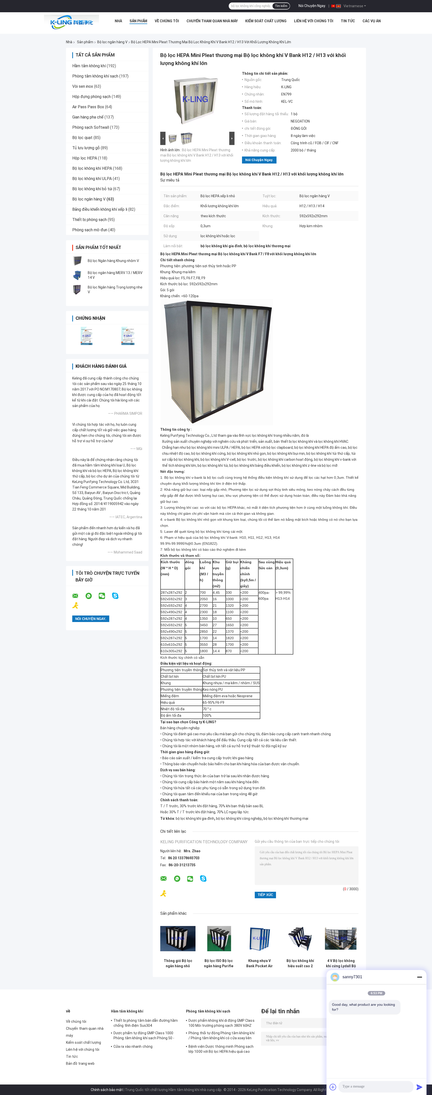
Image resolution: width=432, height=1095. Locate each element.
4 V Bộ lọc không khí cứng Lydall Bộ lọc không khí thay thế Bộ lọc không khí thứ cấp (341, 963)
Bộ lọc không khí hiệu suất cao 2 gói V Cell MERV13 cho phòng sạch (300, 963)
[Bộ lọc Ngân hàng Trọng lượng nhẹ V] (77, 290)
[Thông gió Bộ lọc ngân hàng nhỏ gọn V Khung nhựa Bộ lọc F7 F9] (178, 938)
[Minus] (419, 977)
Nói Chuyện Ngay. (312, 6)
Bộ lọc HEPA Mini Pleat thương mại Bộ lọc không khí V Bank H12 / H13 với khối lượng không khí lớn (196, 155)
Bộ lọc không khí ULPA (92, 178)
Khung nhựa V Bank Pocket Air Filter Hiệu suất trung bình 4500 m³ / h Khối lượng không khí (260, 963)
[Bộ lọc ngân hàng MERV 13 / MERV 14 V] (77, 275)
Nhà (118, 21)
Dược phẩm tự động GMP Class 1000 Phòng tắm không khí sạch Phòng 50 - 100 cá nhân (144, 1036)
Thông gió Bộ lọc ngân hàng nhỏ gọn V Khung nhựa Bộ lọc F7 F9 (178, 963)
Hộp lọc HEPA (84, 158)
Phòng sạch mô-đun (89, 230)
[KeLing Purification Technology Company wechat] (105, 596)
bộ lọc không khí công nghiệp (239, 818)
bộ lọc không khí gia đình (195, 818)
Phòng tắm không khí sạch (95, 76)
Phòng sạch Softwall (90, 127)
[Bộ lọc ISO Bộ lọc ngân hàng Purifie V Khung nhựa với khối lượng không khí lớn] (218, 938)
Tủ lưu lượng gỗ (86, 148)
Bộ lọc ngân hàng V (112, 42)
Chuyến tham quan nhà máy (212, 21)
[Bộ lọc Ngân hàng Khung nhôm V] (77, 261)
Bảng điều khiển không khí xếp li (99, 209)
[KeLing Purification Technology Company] (71, 22)
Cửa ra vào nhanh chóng (133, 1046)
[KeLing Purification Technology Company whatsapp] (92, 596)
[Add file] (333, 1087)
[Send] (420, 1087)
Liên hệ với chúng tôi (313, 21)
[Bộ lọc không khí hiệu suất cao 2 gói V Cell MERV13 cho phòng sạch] (300, 938)
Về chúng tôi (167, 21)
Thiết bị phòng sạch (89, 219)
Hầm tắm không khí (89, 66)
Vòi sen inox (82, 86)
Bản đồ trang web (80, 1064)
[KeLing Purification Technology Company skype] (118, 596)
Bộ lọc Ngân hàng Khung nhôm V (113, 261)
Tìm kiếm (281, 6)
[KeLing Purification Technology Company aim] (78, 605)
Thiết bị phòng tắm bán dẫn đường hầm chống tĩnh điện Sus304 (146, 1023)
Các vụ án (371, 21)
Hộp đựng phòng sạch (91, 96)
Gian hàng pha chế (88, 117)
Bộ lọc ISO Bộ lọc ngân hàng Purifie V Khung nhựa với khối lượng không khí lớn (218, 963)
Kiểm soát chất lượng (265, 21)
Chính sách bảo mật (107, 1090)
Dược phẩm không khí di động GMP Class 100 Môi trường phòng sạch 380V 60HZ (221, 1023)
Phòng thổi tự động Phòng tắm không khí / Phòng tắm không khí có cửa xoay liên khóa (221, 1036)
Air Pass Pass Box (88, 106)
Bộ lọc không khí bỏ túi (92, 188)
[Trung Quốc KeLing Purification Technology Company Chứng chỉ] (86, 336)
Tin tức (348, 21)
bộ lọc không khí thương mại (286, 818)
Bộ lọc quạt (82, 137)
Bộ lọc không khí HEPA (92, 168)
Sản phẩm (138, 21)
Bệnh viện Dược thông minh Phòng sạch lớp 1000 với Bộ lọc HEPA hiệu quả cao (221, 1049)
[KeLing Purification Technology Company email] (78, 596)
